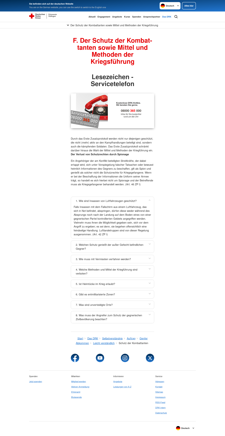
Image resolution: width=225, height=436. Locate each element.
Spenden (136, 16)
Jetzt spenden (35, 381)
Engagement (104, 16)
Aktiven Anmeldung (80, 386)
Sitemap (159, 391)
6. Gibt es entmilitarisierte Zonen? (95, 294)
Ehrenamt (75, 391)
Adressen (159, 381)
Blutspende (76, 397)
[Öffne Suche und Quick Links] (176, 17)
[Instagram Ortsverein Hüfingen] (125, 358)
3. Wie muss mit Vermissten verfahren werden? (103, 259)
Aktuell (92, 16)
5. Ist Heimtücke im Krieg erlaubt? (95, 284)
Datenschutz (161, 412)
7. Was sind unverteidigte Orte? (94, 305)
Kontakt (158, 386)
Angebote (117, 16)
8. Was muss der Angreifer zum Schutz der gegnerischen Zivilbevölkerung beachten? (109, 317)
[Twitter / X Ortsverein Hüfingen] (150, 358)
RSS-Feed (160, 402)
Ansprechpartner (151, 16)
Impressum (160, 397)
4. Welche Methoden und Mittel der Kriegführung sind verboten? (106, 271)
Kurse (127, 16)
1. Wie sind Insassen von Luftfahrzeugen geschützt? (106, 201)
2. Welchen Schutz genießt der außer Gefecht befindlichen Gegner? (109, 246)
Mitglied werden (78, 381)
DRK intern (160, 407)
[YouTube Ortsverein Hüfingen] (100, 358)
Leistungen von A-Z (122, 386)
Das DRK (166, 16)
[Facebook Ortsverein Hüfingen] (75, 358)
